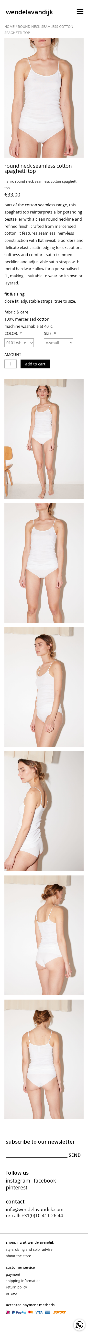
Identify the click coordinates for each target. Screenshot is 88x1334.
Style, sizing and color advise (29, 1249)
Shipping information (23, 1280)
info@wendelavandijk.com (35, 1209)
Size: (50, 333)
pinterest (16, 1187)
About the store (18, 1255)
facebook (45, 1180)
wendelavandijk (29, 11)
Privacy (12, 1293)
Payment (13, 1274)
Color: (12, 333)
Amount (12, 354)
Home (9, 26)
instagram (18, 1180)
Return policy (16, 1287)
